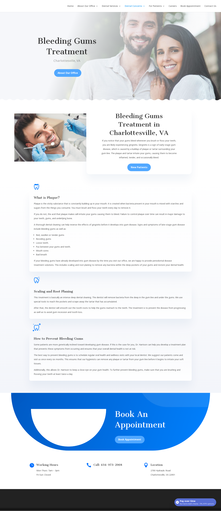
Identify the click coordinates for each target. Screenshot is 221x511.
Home (70, 6)
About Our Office (86, 6)
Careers (173, 6)
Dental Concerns (133, 6)
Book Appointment (191, 6)
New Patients (139, 167)
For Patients (155, 6)
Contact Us (210, 6)
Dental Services (110, 6)
